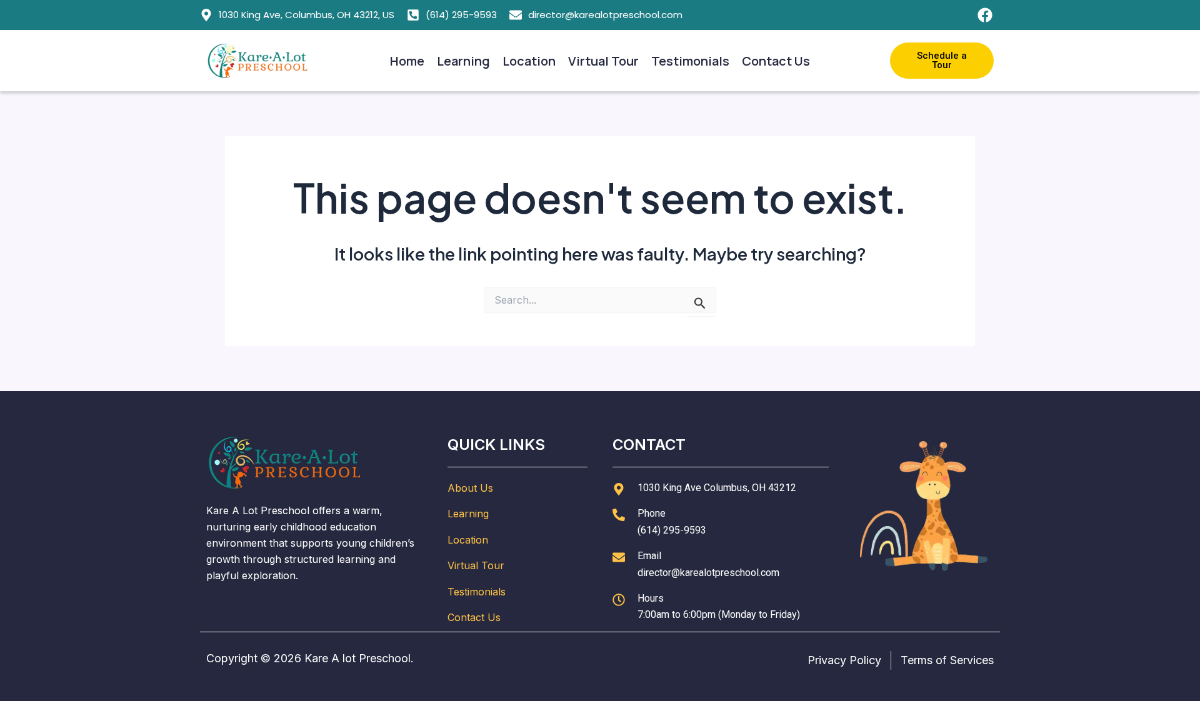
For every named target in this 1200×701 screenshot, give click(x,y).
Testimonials (690, 60)
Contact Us (776, 60)
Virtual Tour (603, 60)
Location (529, 60)
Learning (463, 60)
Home (407, 60)
